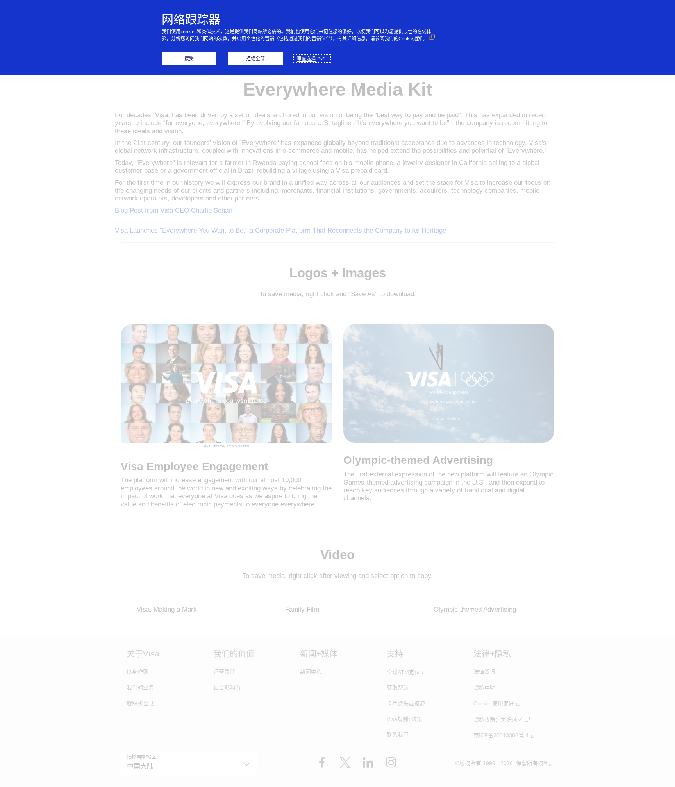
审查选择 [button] (306, 58)
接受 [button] (189, 58)
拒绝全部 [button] (255, 58)
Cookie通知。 (412, 38)
